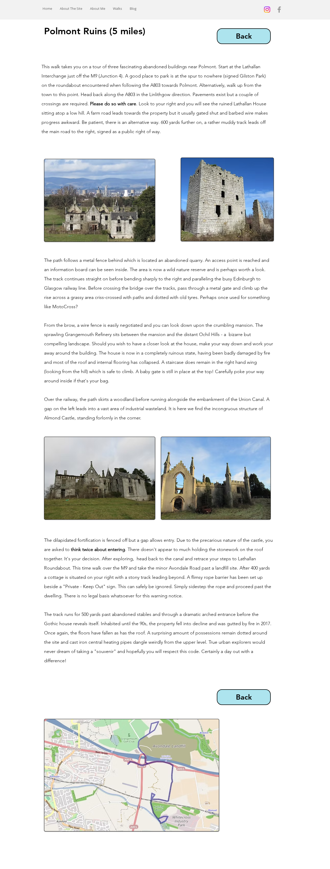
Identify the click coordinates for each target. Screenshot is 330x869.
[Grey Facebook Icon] (279, 9)
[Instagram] (267, 9)
